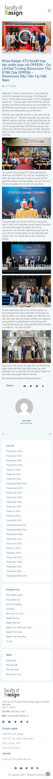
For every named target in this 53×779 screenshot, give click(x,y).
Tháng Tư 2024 (13, 548)
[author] (24, 407)
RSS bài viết (11, 665)
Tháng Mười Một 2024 (16, 529)
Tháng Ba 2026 (13, 474)
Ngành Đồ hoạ (13, 618)
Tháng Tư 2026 (13, 469)
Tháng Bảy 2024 (14, 539)
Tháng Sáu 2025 (14, 506)
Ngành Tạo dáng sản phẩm (19, 627)
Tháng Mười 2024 (14, 534)
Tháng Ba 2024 (13, 553)
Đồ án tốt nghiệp (13, 604)
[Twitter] (30, 386)
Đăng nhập (11, 660)
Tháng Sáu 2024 (14, 543)
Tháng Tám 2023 (14, 562)
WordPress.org (13, 674)
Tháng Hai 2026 (13, 479)
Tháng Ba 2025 (13, 516)
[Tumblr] (42, 386)
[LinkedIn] (36, 386)
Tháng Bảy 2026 (14, 456)
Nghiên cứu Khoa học (16, 636)
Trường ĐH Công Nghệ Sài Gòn (16, 759)
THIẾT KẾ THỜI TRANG (13, 734)
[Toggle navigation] (49, 11)
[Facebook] (24, 386)
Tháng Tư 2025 (13, 511)
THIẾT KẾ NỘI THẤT (11, 743)
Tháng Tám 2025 (14, 497)
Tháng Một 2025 (14, 520)
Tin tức (9, 641)
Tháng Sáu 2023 (14, 571)
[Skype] (27, 722)
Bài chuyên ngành (14, 595)
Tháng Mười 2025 (14, 488)
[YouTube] (9, 722)
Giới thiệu (10, 609)
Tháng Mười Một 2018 (16, 576)
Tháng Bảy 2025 (14, 502)
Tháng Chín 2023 (14, 557)
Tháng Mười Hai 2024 (16, 525)
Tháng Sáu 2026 (14, 460)
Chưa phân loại (13, 599)
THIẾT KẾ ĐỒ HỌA (10, 748)
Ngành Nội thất (13, 622)
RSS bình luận (12, 669)
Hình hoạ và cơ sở (14, 613)
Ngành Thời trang (14, 632)
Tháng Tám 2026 (14, 451)
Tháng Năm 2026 (14, 465)
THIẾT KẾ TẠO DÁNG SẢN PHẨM (17, 738)
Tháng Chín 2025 (14, 492)
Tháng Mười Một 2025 (16, 483)
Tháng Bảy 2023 (14, 566)
